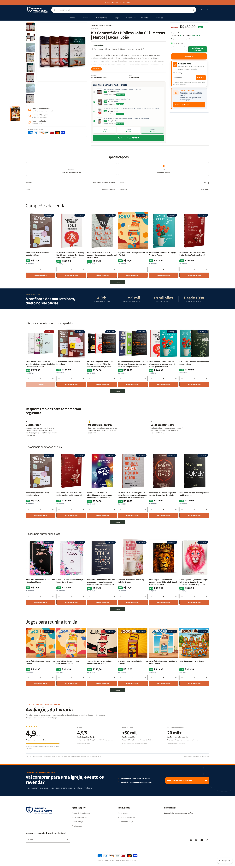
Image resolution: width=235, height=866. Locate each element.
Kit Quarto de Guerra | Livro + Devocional (68, 362)
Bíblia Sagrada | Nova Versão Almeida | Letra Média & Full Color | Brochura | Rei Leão (163, 582)
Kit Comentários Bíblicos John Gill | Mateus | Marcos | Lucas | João (122, 89)
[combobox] (123, 10)
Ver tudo (117, 282)
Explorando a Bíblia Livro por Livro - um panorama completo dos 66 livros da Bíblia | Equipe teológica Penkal (101, 582)
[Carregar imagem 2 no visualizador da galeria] (30, 37)
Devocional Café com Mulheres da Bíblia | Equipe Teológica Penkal (192, 253)
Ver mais (96, 69)
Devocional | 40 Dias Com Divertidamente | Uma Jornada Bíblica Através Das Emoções (99, 495)
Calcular (200, 77)
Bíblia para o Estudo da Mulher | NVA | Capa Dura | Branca (71, 580)
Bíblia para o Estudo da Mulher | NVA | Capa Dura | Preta (40, 580)
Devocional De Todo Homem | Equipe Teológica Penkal (194, 494)
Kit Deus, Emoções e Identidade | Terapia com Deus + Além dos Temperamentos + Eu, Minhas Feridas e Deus (100, 364)
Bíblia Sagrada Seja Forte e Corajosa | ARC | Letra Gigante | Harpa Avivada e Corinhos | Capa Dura (194, 582)
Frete (173, 39)
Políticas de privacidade (126, 817)
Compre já (189, 56)
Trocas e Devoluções (79, 817)
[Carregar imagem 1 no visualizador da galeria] (30, 27)
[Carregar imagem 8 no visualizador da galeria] (30, 98)
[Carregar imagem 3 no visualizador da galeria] (30, 47)
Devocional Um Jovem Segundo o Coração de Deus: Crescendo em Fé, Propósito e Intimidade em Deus (132, 495)
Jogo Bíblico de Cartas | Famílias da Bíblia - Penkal (163, 662)
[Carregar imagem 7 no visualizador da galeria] (30, 88)
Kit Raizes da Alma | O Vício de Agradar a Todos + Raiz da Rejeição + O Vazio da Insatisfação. (40, 364)
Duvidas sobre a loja (125, 822)
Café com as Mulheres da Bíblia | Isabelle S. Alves (131, 580)
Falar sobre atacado (182, 105)
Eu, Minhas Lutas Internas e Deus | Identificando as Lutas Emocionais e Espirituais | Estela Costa (131, 109)
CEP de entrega (178, 73)
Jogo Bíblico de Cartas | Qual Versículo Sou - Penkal (67, 662)
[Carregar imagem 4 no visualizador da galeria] (30, 57)
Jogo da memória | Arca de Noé (191, 661)
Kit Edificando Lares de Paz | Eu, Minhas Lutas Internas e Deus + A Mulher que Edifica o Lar (162, 364)
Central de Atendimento (81, 813)
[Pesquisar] (192, 9)
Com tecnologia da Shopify (127, 860)
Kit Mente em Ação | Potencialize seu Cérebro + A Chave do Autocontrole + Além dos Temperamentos (133, 364)
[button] (207, 9)
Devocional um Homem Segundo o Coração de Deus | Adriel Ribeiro (162, 494)
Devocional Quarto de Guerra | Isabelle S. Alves (117, 99)
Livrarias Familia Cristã (111, 860)
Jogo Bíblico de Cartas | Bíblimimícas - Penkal (133, 662)
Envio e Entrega (77, 822)
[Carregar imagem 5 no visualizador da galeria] (30, 67)
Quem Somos (123, 813)
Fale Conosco (77, 826)
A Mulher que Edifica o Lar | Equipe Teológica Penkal (162, 253)
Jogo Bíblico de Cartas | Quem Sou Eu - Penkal (133, 253)
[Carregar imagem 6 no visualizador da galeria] (30, 77)
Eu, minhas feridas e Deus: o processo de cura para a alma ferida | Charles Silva (126, 118)
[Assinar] (67, 840)
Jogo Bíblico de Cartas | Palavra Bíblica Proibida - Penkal (99, 662)
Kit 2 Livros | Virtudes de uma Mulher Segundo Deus (194, 362)
